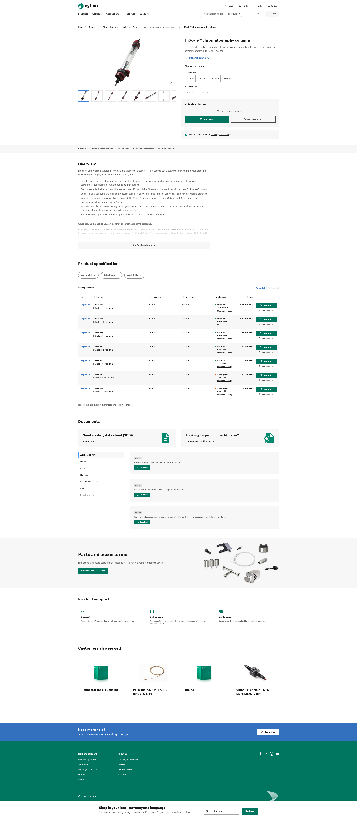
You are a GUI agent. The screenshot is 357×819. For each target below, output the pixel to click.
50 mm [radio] (227, 78)
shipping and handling (221, 135)
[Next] (333, 678)
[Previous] (24, 678)
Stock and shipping (224, 311)
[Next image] (172, 63)
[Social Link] (260, 754)
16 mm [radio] (202, 78)
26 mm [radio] (215, 78)
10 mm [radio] (190, 78)
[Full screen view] (170, 83)
